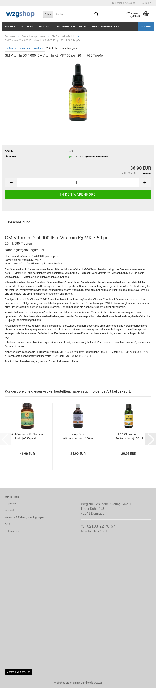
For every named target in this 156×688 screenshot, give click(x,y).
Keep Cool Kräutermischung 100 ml (77, 436)
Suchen (146, 26)
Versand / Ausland (124, 3)
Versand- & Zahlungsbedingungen (24, 517)
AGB (7, 524)
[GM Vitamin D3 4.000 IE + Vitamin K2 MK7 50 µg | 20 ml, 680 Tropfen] (78, 91)
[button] (11, 182)
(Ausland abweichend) (97, 156)
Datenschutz (12, 531)
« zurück (25, 48)
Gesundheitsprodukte (70, 26)
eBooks (44, 26)
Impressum (11, 503)
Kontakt (9, 510)
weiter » (38, 48)
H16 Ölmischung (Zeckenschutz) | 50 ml (129, 436)
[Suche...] (96, 14)
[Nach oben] (145, 682)
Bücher (10, 26)
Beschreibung (19, 222)
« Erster (11, 48)
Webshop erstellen (65, 682)
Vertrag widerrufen (19, 671)
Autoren (27, 26)
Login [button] (147, 3)
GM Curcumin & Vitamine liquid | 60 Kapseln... (27, 436)
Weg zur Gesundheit (105, 26)
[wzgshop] (21, 14)
